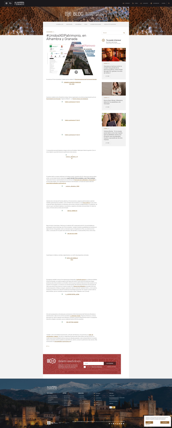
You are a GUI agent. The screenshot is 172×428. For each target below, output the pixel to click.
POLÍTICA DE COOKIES (113, 401)
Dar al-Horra (86, 202)
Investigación (69, 24)
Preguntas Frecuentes (68, 400)
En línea (80, 400)
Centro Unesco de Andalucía (80, 98)
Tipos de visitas (67, 397)
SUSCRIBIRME (109, 363)
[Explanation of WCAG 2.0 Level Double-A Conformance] (117, 407)
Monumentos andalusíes (53, 397)
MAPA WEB (111, 393)
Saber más (148, 425)
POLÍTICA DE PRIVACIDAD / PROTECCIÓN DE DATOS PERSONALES (116, 398)
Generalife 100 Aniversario (110, 24)
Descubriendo (78, 24)
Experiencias (81, 397)
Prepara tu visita (67, 402)
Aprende (49, 400)
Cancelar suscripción (111, 366)
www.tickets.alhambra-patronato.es (56, 183)
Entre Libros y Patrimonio (84, 403)
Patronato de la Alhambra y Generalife (84, 180)
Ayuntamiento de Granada (53, 98)
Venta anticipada (67, 395)
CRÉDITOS (111, 403)
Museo (86, 24)
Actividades (81, 395)
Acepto (149, 422)
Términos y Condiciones (96, 366)
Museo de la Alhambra (79, 286)
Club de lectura (82, 402)
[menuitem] (163, 3)
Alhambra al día (59, 24)
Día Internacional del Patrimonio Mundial (86, 79)
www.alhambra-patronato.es (62, 341)
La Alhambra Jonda (75, 315)
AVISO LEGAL (111, 395)
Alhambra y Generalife (52, 395)
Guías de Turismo (67, 405)
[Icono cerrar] (171, 416)
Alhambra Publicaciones (95, 24)
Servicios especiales (68, 403)
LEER (107, 76)
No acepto (165, 422)
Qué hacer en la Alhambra (53, 402)
